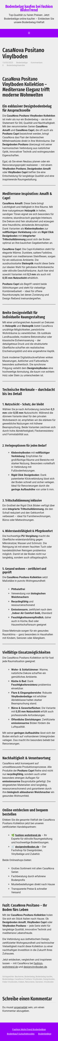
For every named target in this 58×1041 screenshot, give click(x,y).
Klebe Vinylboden (10, 982)
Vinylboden (49, 982)
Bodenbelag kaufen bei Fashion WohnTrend (29, 8)
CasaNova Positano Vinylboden (28, 979)
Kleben (21, 982)
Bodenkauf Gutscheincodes (20, 1033)
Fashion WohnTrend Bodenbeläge (29, 1029)
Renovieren (30, 982)
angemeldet (20, 1007)
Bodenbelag (29, 976)
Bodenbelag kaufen (44, 976)
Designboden (49, 979)
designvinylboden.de (35, 966)
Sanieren (39, 982)
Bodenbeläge (22, 63)
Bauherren (19, 976)
